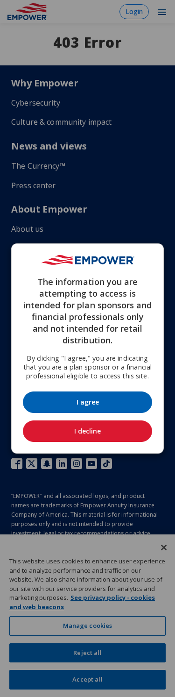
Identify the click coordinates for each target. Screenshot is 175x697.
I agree (88, 402)
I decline (87, 431)
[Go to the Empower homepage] (87, 260)
